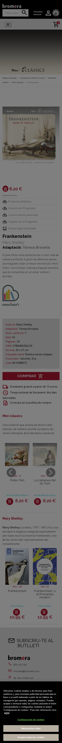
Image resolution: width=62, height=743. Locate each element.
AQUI (6, 713)
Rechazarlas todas (31, 728)
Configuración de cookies (31, 719)
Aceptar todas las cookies (31, 737)
